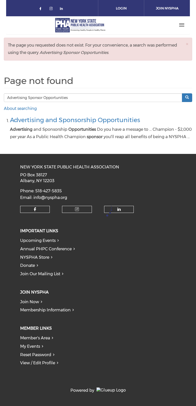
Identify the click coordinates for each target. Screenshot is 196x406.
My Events (30, 346)
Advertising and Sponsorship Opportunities (75, 120)
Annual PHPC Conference (46, 248)
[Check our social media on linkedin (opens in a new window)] (63, 9)
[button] (187, 44)
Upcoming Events (38, 240)
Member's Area (35, 338)
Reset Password (35, 354)
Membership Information (45, 310)
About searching (20, 108)
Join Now (29, 301)
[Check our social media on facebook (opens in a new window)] (41, 9)
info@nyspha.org (50, 197)
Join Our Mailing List (40, 273)
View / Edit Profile (37, 362)
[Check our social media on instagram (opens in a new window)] (52, 9)
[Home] (80, 25)
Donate (27, 265)
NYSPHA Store (34, 257)
